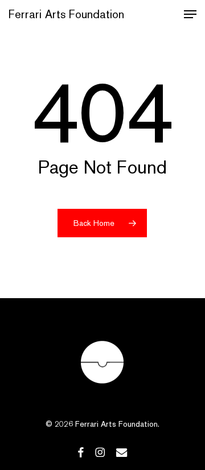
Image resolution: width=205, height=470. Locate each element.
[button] (190, 14)
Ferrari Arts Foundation (66, 14)
